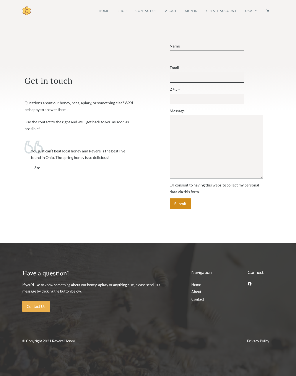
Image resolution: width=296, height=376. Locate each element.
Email (174, 67)
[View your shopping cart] (268, 11)
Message (177, 110)
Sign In (191, 11)
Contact (197, 299)
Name (175, 46)
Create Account (221, 11)
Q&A (248, 11)
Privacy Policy (258, 341)
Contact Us (145, 11)
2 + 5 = (175, 89)
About (171, 11)
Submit (180, 203)
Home (104, 11)
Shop (122, 11)
